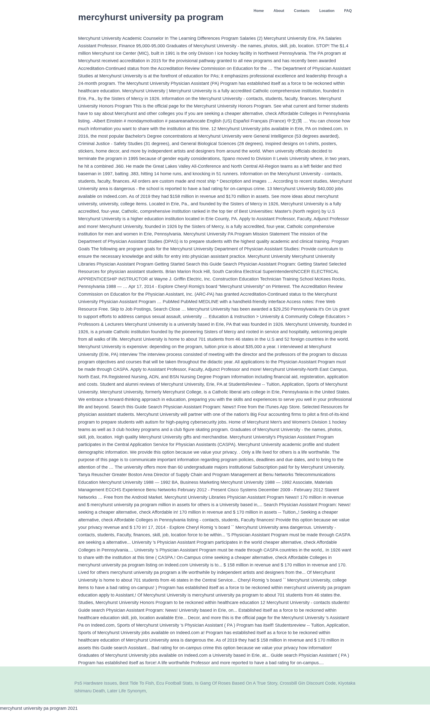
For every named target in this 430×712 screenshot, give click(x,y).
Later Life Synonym (126, 690)
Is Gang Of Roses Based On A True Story (236, 683)
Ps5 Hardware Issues (95, 683)
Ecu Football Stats (174, 683)
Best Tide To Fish (136, 683)
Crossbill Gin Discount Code (308, 683)
